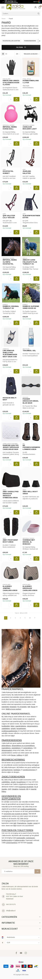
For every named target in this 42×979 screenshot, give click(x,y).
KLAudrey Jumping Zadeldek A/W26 (10, 588)
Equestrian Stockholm (26, 787)
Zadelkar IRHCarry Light (30, 128)
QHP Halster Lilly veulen (9, 216)
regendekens (6, 748)
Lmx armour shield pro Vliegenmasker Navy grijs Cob (10, 353)
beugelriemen (21, 728)
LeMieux (19, 755)
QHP (26, 755)
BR (27, 789)
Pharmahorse (21, 823)
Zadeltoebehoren (13, 776)
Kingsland (13, 707)
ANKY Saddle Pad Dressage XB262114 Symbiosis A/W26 (11, 494)
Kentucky (22, 789)
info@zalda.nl (10, 910)
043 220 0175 (11, 904)
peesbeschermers (29, 770)
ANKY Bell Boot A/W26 (30, 492)
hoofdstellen (6, 726)
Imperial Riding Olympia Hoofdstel (10, 262)
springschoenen (7, 770)
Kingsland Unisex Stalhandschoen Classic (11, 82)
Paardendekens (12, 740)
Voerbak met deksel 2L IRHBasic (29, 542)
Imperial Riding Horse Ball (10, 128)
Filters (19, 47)
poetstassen (30, 838)
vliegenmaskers (32, 726)
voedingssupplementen (10, 731)
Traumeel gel (29, 350)
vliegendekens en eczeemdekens (23, 745)
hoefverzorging (7, 840)
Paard (11, 18)
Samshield (5, 707)
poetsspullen (20, 838)
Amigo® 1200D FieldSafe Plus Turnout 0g (30, 262)
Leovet (35, 823)
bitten (13, 726)
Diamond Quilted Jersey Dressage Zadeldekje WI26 (11, 447)
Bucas (33, 707)
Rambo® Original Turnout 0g (11, 307)
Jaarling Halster (27, 172)
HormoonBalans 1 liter (31, 81)
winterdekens (6, 745)
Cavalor (29, 823)
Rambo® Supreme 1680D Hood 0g (31, 307)
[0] (39, 7)
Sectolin (29, 843)
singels (13, 728)
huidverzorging (19, 840)
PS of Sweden (22, 707)
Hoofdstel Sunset (8, 172)
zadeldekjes (6, 728)
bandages (17, 770)
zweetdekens (16, 748)
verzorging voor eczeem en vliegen (16, 814)
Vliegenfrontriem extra (31, 216)
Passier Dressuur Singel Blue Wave (31, 401)
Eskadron (15, 789)
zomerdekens (28, 748)
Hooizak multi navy (9, 399)
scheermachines (11, 843)
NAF (29, 707)
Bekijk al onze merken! (13, 709)
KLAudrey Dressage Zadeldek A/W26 (30, 588)
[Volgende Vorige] (34, 618)
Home (3, 18)
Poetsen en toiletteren (17, 830)
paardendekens (20, 726)
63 (30, 618)
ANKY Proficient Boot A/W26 (10, 541)
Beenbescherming (13, 759)
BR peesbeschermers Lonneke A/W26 (31, 447)
